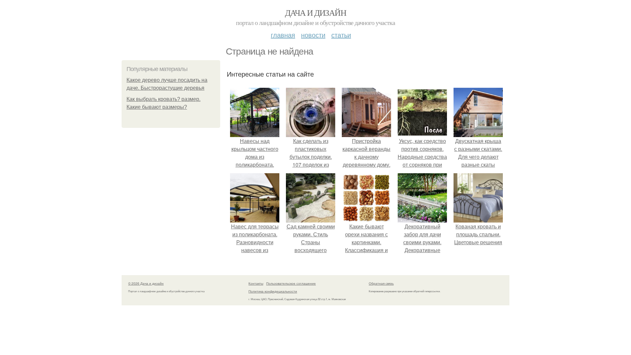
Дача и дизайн (315, 12)
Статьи (341, 34)
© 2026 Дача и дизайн (146, 283)
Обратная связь (381, 283)
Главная (283, 34)
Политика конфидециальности (272, 291)
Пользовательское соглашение (291, 283)
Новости (313, 34)
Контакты (255, 283)
